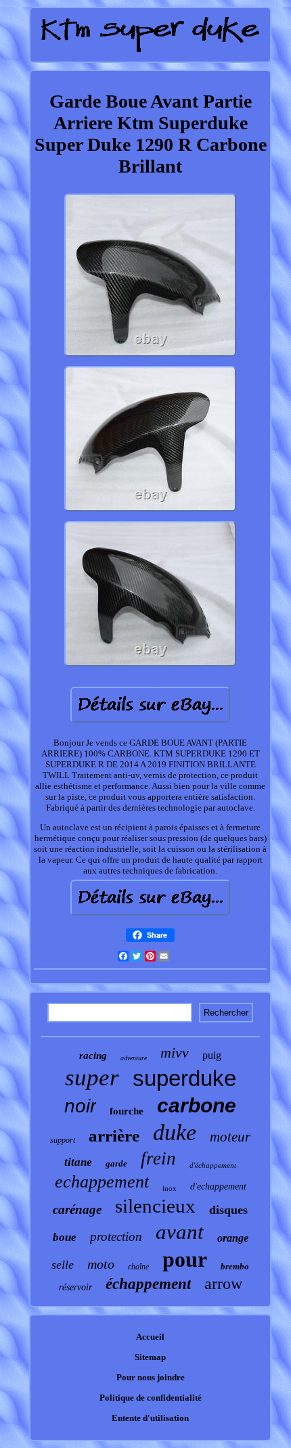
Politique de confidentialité (150, 1398)
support (62, 1140)
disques (228, 1210)
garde (116, 1163)
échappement (148, 1283)
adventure (133, 1058)
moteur (230, 1137)
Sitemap (150, 1357)
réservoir (75, 1287)
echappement (102, 1182)
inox (169, 1188)
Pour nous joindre (150, 1377)
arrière (114, 1136)
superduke (184, 1078)
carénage (77, 1209)
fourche (126, 1111)
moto (100, 1264)
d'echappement (218, 1186)
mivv (174, 1052)
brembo (235, 1266)
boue (64, 1237)
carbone (196, 1105)
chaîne (138, 1266)
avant (180, 1232)
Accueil (150, 1337)
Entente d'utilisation (150, 1418)
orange (232, 1238)
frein (158, 1158)
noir (80, 1105)
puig (211, 1055)
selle (62, 1264)
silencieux (155, 1206)
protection (116, 1236)
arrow (223, 1283)
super (92, 1077)
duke (174, 1132)
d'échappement (212, 1165)
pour (184, 1259)
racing (93, 1055)
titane (78, 1162)
